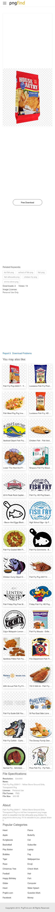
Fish (29, 878)
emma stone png (11, 281)
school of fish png (25, 272)
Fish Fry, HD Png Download (41, 495)
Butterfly (31, 835)
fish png (41, 272)
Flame (30, 830)
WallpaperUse (34, 859)
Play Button (8, 849)
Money (31, 897)
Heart (5, 830)
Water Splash (33, 887)
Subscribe (32, 844)
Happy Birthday (9, 878)
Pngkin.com (8, 892)
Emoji (30, 863)
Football (6, 873)
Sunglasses (8, 839)
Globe (5, 883)
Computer (32, 883)
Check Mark (33, 868)
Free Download (27, 202)
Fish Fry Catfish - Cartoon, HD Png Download (22, 740)
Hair (29, 873)
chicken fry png (30, 277)
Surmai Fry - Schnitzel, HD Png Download (20, 768)
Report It (7, 353)
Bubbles (6, 854)
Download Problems (22, 353)
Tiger (5, 859)
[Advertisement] (27, 40)
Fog (29, 854)
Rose (5, 863)
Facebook (7, 897)
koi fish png (9, 272)
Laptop (30, 849)
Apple (5, 835)
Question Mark (34, 892)
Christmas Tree (9, 868)
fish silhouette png (11, 277)
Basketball (7, 844)
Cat (29, 839)
